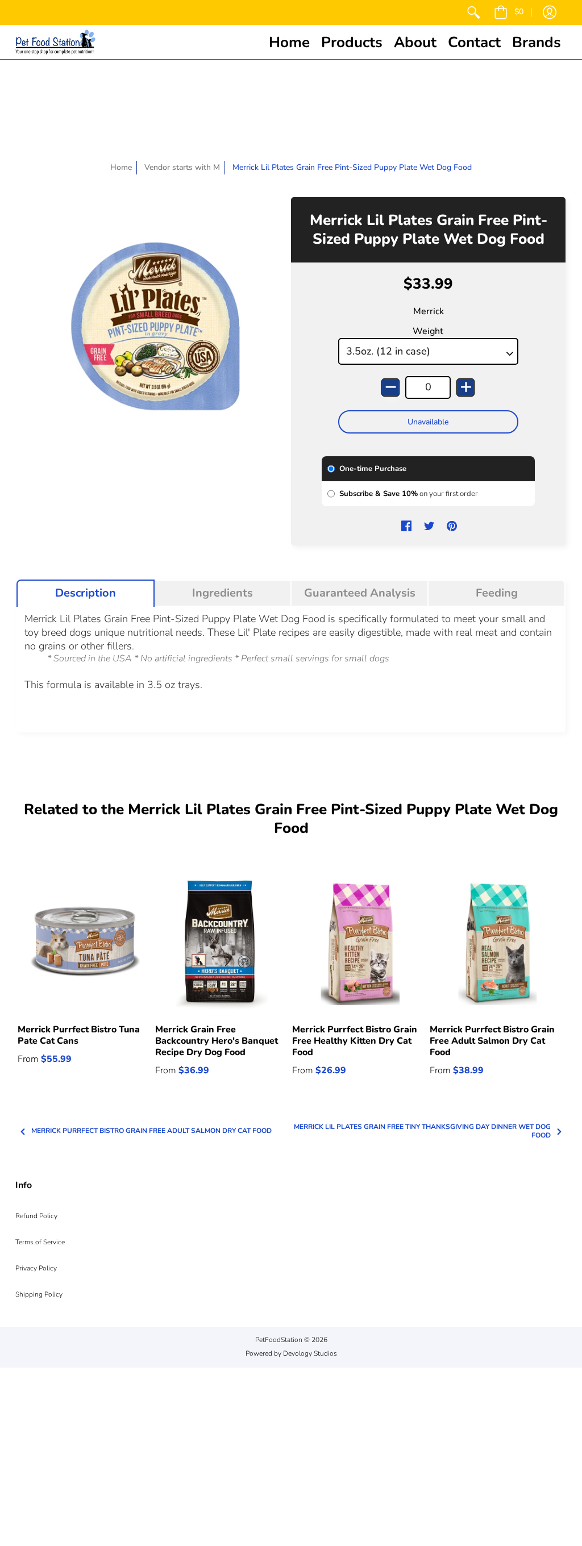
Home (121, 167)
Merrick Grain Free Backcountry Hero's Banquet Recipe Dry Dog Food (216, 1041)
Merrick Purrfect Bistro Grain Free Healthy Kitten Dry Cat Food (354, 1041)
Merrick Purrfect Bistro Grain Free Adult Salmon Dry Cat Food (492, 1041)
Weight (428, 331)
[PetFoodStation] (55, 42)
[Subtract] (390, 387)
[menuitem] (473, 12)
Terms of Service (40, 1242)
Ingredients (222, 593)
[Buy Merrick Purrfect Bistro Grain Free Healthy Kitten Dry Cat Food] (360, 945)
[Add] (465, 387)
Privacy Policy (36, 1268)
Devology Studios (310, 1353)
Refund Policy (36, 1215)
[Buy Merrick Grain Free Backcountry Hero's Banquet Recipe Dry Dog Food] (223, 945)
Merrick (428, 311)
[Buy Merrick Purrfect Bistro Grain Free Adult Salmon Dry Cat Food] (497, 945)
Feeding (497, 593)
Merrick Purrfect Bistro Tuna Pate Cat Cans (79, 1035)
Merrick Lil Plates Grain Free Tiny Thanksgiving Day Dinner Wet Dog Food (422, 1131)
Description (85, 593)
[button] (508, 12)
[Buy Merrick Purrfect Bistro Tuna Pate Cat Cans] (85, 945)
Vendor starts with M (182, 167)
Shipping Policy (39, 1294)
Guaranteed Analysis (359, 593)
